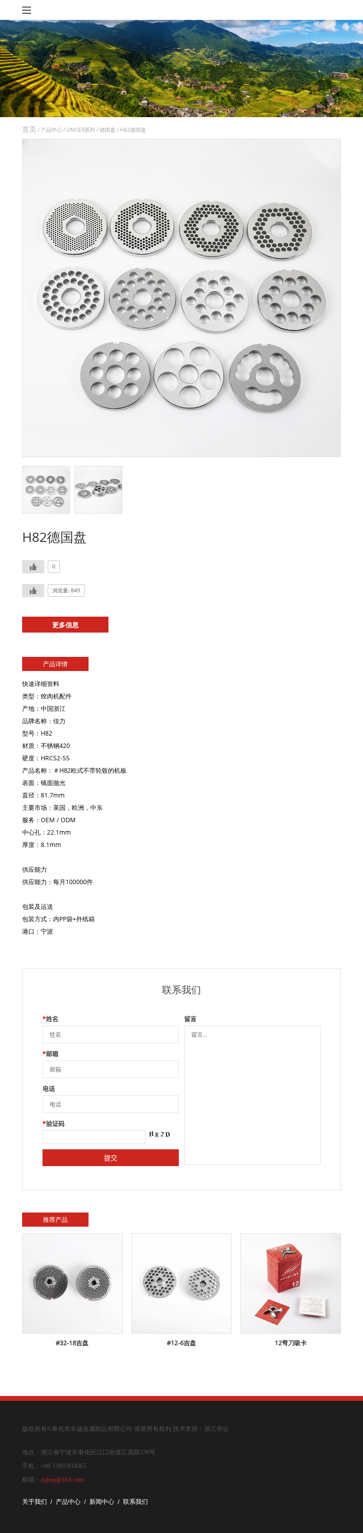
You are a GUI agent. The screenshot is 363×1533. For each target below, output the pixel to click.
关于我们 (34, 1501)
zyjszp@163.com (62, 1479)
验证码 (53, 1123)
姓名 (50, 1018)
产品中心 (51, 129)
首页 (29, 129)
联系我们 (135, 1501)
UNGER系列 (80, 129)
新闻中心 (101, 1501)
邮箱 (50, 1053)
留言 (190, 1018)
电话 (48, 1088)
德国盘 (108, 129)
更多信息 (65, 624)
